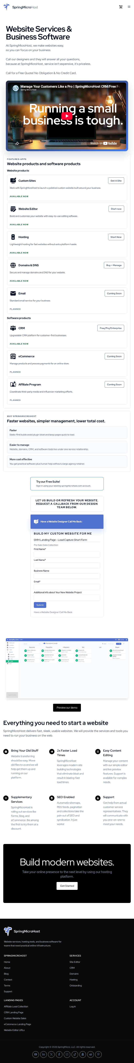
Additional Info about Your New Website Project (58, 592)
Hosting (73, 979)
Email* (37, 581)
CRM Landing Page (13, 1012)
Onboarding (76, 985)
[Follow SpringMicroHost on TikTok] (75, 1054)
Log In (73, 1006)
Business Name (41, 571)
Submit (40, 604)
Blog (6, 973)
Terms (7, 985)
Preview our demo (67, 707)
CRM (72, 967)
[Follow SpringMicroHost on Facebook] (59, 1054)
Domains (74, 973)
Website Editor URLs (14, 1030)
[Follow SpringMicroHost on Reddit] (90, 1054)
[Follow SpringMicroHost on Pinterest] (98, 1054)
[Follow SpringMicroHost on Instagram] (67, 1054)
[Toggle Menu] (129, 6)
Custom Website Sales (15, 1018)
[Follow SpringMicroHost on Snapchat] (82, 1054)
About (7, 967)
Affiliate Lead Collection (16, 1006)
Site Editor (75, 961)
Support (8, 991)
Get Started (67, 886)
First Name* (40, 549)
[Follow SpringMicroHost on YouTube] (35, 1054)
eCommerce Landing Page (17, 1024)
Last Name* (40, 560)
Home (7, 961)
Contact (8, 979)
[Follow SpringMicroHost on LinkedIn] (43, 1054)
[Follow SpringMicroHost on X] (51, 1054)
